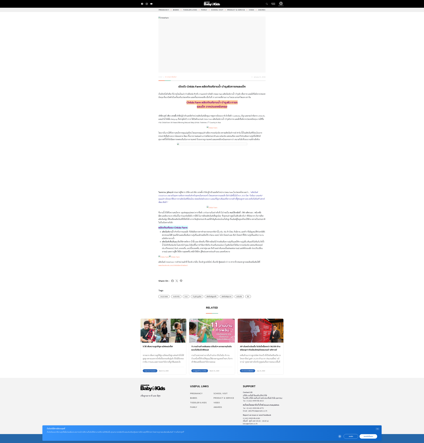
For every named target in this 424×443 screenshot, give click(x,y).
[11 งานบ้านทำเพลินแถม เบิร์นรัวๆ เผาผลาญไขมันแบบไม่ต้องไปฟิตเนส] (212, 331)
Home (160, 77)
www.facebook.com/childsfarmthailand (172, 265)
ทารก (186, 296)
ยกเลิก (351, 436)
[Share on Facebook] (172, 281)
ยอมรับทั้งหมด (368, 436)
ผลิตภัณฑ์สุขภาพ (226, 296)
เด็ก (248, 296)
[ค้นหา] (266, 4)
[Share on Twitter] (176, 281)
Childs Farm (164, 296)
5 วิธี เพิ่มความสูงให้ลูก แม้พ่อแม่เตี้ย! (158, 346)
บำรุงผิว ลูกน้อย (197, 296)
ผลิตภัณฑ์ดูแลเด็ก (211, 296)
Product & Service (236, 9)
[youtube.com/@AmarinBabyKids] (151, 4)
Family (204, 9)
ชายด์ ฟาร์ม (176, 296)
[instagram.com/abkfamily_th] (146, 4)
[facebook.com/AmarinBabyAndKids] (142, 4)
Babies (176, 9)
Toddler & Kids (190, 9)
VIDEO (251, 9)
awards (261, 9)
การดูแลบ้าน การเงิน (199, 371)
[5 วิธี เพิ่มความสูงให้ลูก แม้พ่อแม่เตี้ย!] (163, 331)
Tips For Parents (150, 371)
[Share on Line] (181, 281)
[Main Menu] (273, 4)
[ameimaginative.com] (281, 3)
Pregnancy (164, 9)
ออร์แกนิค (239, 296)
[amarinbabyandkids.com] (212, 4)
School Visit (217, 9)
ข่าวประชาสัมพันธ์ (170, 77)
